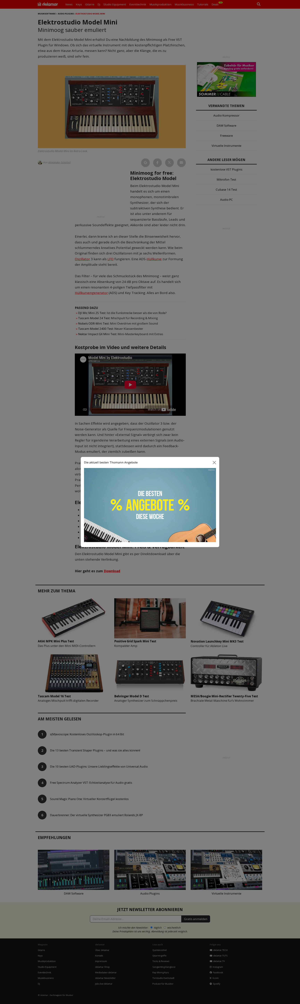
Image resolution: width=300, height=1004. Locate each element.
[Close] (214, 462)
